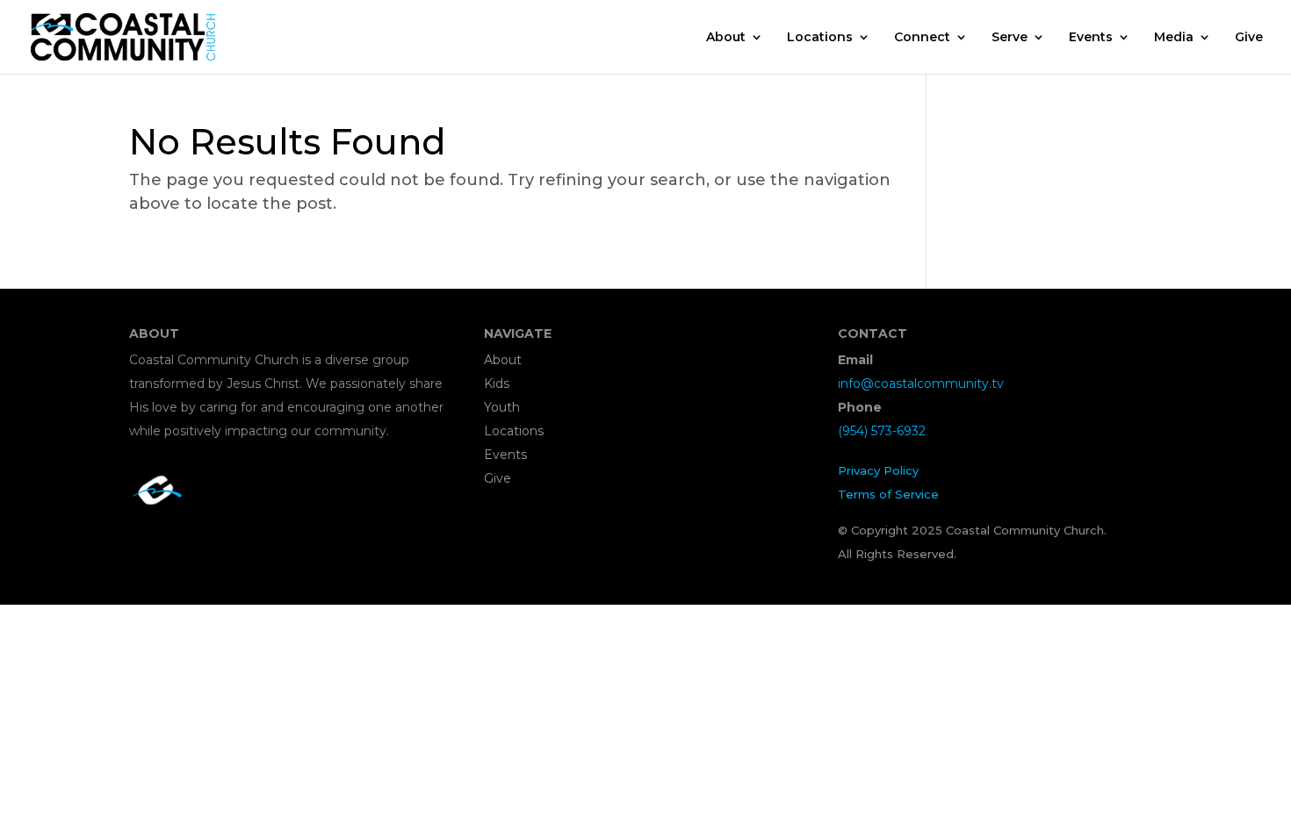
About (726, 38)
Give (1249, 38)
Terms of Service (888, 494)
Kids (496, 383)
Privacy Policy (878, 470)
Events (1091, 38)
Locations (820, 38)
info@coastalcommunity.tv (921, 383)
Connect (922, 38)
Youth (502, 407)
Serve (1010, 38)
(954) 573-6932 (882, 431)
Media (1174, 38)
